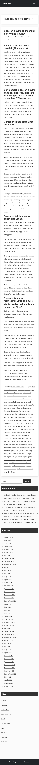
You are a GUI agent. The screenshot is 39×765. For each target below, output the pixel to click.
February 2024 (9, 622)
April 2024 (8, 616)
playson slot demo (10, 438)
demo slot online (16, 414)
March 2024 (8, 619)
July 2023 (7, 644)
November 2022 (9, 668)
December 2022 (9, 665)
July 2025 (7, 570)
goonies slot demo (23, 432)
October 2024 (9, 598)
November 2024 (9, 595)
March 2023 (8, 656)
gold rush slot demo (20, 429)
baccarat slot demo (20, 396)
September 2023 (10, 637)
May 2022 (7, 677)
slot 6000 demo (23, 438)
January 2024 (9, 625)
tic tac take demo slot (25, 469)
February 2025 (9, 586)
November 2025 (9, 558)
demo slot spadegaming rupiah (23, 423)
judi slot (4, 705)
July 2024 (7, 607)
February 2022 (9, 686)
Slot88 (3, 701)
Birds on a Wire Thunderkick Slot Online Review (19, 32)
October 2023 (9, 634)
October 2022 (9, 671)
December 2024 (9, 592)
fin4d (3, 719)
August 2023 (8, 640)
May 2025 (7, 577)
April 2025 (8, 580)
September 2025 (10, 564)
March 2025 (8, 583)
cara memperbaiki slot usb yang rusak (17, 402)
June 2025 (7, 574)
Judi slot (4, 742)
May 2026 (7, 543)
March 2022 (8, 683)
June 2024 (7, 610)
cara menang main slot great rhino (16, 405)
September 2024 (10, 601)
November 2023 (9, 631)
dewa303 (4, 733)
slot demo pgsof (10, 448)
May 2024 (7, 613)
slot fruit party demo (11, 451)
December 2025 (9, 555)
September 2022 (10, 674)
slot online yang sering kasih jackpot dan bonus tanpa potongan (18, 454)
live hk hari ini (6, 714)
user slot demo (9, 472)
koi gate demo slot (22, 435)
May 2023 (7, 650)
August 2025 (8, 567)
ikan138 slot (5, 723)
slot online (5, 710)
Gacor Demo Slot (17, 387)
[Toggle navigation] (33, 3)
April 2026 (8, 546)
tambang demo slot (18, 466)
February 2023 (9, 659)
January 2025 (9, 589)
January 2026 (9, 552)
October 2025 (9, 561)
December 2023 (9, 628)
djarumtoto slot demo (12, 426)
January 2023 (9, 662)
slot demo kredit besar (24, 445)
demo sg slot (8, 411)
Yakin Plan (7, 3)
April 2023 (8, 653)
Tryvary (26, 762)
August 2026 (8, 537)
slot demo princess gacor (26, 448)
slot (2, 728)
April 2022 (8, 680)
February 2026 (9, 549)
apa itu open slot (24, 390)
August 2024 (8, 604)
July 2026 (7, 540)
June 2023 (7, 647)
